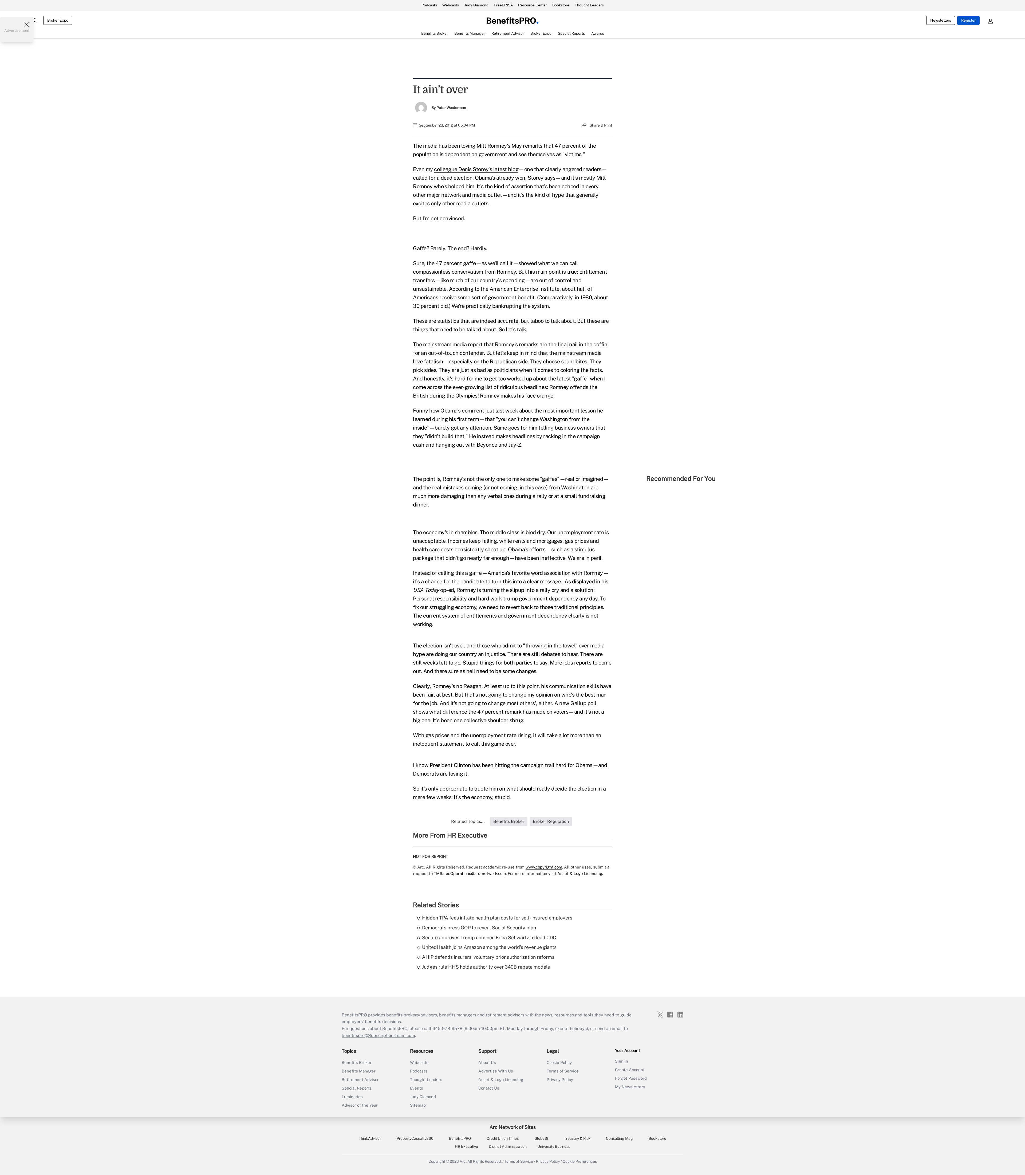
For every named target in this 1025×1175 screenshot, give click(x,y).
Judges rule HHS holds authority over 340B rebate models (486, 967)
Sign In (621, 1061)
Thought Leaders (589, 5)
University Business (553, 1146)
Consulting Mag (619, 1138)
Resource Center (532, 5)
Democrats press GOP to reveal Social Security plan (479, 927)
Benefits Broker (357, 1062)
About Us (487, 1062)
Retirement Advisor (360, 1079)
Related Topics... (468, 821)
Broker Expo (57, 20)
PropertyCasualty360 (415, 1138)
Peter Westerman (451, 107)
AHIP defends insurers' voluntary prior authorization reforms (488, 957)
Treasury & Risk (577, 1138)
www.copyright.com (544, 867)
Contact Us (488, 1088)
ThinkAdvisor (370, 1138)
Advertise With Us (495, 1071)
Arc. (463, 1161)
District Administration (508, 1146)
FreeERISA (503, 5)
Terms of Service (563, 1071)
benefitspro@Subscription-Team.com (378, 1035)
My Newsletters (630, 1086)
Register (968, 20)
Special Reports (357, 1088)
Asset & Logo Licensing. (580, 873)
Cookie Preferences (580, 1161)
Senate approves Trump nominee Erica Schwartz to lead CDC (489, 937)
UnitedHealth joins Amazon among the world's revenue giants (489, 947)
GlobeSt (541, 1138)
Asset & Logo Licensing (500, 1079)
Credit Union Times (503, 1138)
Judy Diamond (476, 5)
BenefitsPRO (460, 1138)
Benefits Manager (359, 1071)
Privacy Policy (560, 1079)
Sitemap (418, 1105)
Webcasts (450, 5)
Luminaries (352, 1096)
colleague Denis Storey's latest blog (476, 169)
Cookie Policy (559, 1062)
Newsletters (940, 20)
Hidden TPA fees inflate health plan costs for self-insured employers (497, 918)
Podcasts (429, 5)
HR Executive (466, 1146)
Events (416, 1088)
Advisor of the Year (360, 1105)
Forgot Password (631, 1078)
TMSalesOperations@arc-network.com (470, 873)
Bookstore (560, 5)
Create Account (630, 1069)
